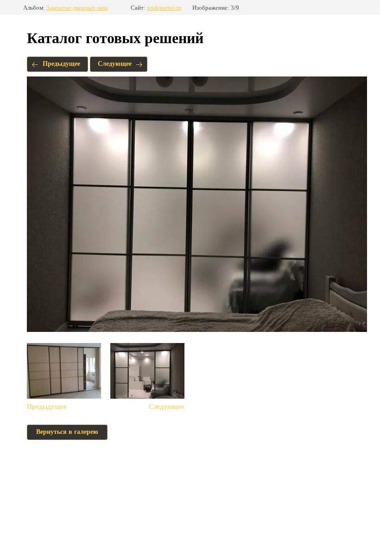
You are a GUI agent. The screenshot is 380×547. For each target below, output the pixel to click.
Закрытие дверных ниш (77, 7)
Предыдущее (61, 63)
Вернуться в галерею (67, 431)
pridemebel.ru (164, 7)
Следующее (115, 63)
